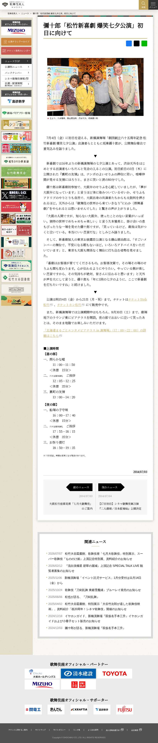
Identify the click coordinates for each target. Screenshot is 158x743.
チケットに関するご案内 (18, 730)
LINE (144, 43)
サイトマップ (40, 730)
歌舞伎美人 (12, 13)
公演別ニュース (13, 67)
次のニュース (110, 487)
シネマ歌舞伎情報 (15, 78)
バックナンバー (13, 73)
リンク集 (76, 730)
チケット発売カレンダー (18, 50)
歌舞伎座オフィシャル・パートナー (16, 23)
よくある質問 (93, 730)
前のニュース (81, 487)
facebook (129, 43)
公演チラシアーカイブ (18, 41)
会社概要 (134, 730)
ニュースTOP (12, 61)
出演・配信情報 (13, 84)
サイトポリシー (59, 730)
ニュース (25, 13)
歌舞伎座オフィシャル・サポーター (16, 93)
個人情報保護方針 (113, 730)
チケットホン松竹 (69, 305)
